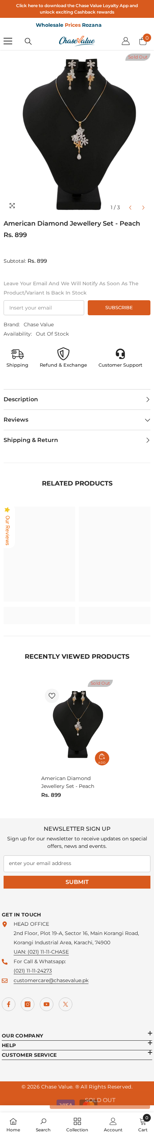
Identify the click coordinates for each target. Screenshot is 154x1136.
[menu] (8, 41)
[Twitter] (65, 1004)
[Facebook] (8, 1004)
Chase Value (39, 324)
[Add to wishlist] (52, 696)
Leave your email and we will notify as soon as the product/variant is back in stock (71, 288)
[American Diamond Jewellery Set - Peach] (77, 724)
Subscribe (119, 307)
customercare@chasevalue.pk (51, 980)
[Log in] (126, 41)
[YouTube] (46, 1004)
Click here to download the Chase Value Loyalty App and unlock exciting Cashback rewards (77, 9)
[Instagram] (27, 1004)
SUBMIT (77, 882)
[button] (130, 207)
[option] (77, 134)
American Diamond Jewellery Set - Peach (67, 782)
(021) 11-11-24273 (33, 970)
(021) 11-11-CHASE (48, 952)
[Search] (28, 41)
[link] (39, 611)
